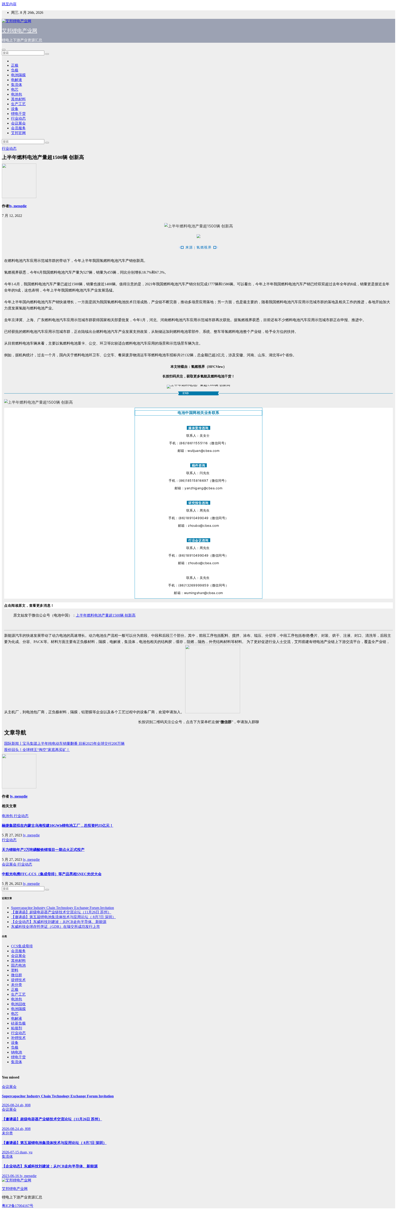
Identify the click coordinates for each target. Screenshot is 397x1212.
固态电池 (18, 965)
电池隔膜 (18, 75)
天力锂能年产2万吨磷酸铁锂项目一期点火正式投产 (43, 850)
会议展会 (18, 123)
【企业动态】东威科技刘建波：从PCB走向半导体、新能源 (58, 922)
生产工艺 (18, 104)
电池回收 (18, 1004)
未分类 (16, 985)
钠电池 (16, 1052)
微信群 (16, 975)
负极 (14, 70)
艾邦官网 (18, 133)
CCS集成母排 (22, 946)
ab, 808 (25, 1105)
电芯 (14, 89)
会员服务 (18, 128)
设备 (14, 109)
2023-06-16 (11, 1176)
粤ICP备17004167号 (17, 1206)
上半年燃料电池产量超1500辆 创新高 (106, 615)
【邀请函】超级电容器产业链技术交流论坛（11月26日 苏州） (61, 912)
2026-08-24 (11, 1105)
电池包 (16, 94)
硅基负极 (18, 1023)
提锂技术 (18, 980)
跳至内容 (9, 4)
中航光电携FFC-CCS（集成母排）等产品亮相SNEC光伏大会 (52, 874)
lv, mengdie (18, 206)
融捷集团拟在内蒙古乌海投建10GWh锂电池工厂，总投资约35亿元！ (57, 825)
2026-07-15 (11, 1152)
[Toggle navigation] (4, 49)
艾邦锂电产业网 (19, 31)
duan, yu (26, 1152)
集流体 (16, 85)
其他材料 (18, 99)
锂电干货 (18, 114)
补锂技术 (18, 1038)
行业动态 (18, 118)
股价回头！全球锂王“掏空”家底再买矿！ (37, 750)
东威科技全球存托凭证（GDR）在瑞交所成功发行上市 (55, 927)
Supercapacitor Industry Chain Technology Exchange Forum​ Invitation (62, 908)
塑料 (14, 970)
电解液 (16, 80)
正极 (14, 65)
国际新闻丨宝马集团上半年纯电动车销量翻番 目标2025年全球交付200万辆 (64, 743)
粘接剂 (16, 1028)
